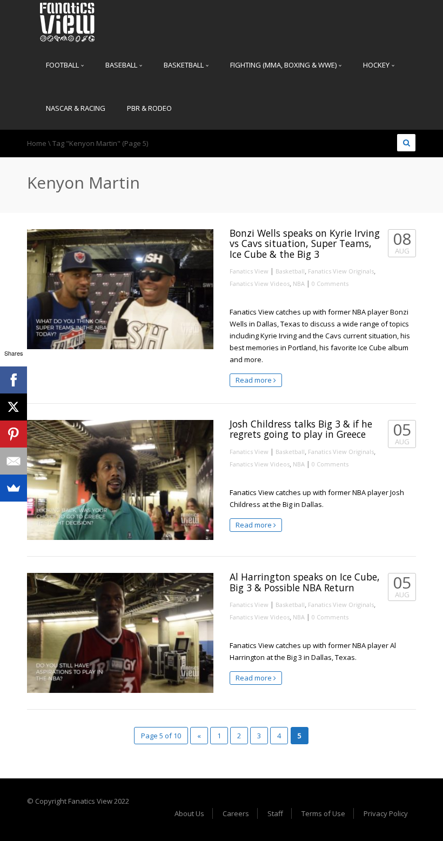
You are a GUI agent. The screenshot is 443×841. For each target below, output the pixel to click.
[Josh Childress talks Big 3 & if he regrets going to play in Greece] (120, 480)
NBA (299, 283)
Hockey (377, 65)
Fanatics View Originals (341, 271)
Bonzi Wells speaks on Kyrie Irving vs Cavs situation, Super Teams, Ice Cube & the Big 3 (305, 243)
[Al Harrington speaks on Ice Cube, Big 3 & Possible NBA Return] (120, 633)
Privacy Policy (386, 813)
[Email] (13, 461)
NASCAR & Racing (75, 108)
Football (63, 65)
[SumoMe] (13, 488)
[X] (13, 406)
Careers (236, 813)
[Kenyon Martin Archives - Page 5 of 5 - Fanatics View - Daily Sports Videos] (67, 21)
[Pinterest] (13, 434)
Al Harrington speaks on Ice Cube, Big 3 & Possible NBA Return (305, 581)
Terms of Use (323, 813)
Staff (275, 813)
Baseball (122, 65)
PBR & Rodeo (149, 108)
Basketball (184, 65)
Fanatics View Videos (260, 283)
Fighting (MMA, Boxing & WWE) (284, 65)
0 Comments (330, 283)
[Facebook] (13, 379)
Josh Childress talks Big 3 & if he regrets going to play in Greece (301, 428)
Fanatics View (249, 271)
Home (36, 143)
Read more (254, 380)
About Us (189, 813)
